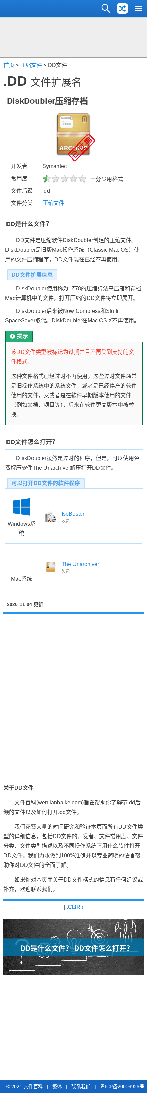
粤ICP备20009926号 (122, 1086)
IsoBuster (73, 514)
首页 (8, 65)
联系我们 (81, 1086)
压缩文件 (31, 65)
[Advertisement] (73, 36)
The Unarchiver (80, 564)
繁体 (57, 1086)
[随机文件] (122, 8)
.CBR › (75, 907)
